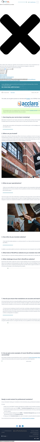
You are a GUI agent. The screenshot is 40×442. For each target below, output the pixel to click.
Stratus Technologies (33, 357)
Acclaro (28, 98)
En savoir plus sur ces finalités (6, 78)
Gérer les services (3, 75)
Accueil (3, 84)
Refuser (5, 79)
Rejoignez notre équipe (33, 436)
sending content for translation (28, 418)
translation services (33, 110)
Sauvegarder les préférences (21, 79)
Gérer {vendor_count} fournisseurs (7, 76)
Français (4, 436)
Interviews (36, 84)
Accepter (2, 79)
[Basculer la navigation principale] (38, 2)
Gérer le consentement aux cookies (7, 441)
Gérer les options (3, 74)
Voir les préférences (11, 79)
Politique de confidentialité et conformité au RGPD (10, 80)
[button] (20, 34)
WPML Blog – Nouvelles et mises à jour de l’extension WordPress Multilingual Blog (19, 84)
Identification (33, 2)
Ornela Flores (6, 92)
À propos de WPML (34, 430)
